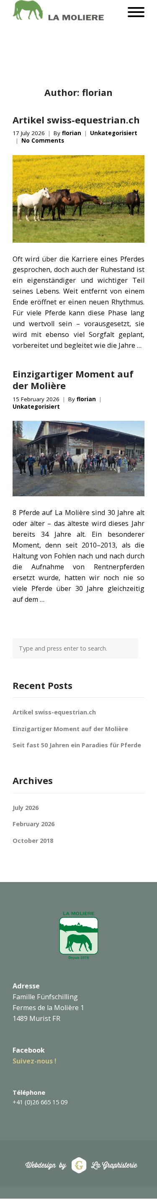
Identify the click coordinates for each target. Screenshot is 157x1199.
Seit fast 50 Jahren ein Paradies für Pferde (77, 745)
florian (71, 133)
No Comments (42, 140)
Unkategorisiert (113, 133)
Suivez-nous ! (35, 1061)
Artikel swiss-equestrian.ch (76, 119)
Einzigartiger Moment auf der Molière (73, 379)
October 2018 (33, 841)
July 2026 (26, 808)
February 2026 (33, 824)
